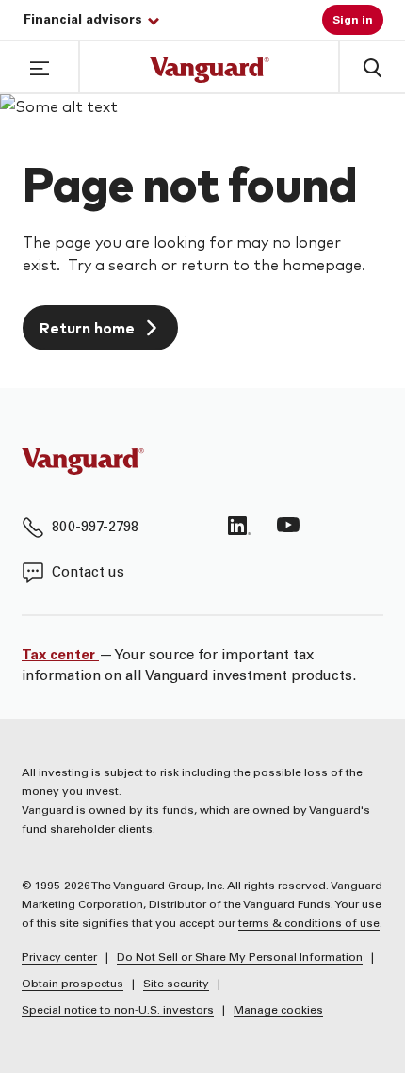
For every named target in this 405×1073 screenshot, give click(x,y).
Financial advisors (83, 20)
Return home (87, 327)
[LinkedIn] (239, 525)
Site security (176, 984)
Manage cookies (278, 1010)
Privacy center (59, 958)
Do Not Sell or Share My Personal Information (240, 958)
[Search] (371, 66)
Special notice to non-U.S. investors (118, 1010)
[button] (39, 66)
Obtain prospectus (72, 984)
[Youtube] (288, 525)
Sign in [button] (352, 20)
